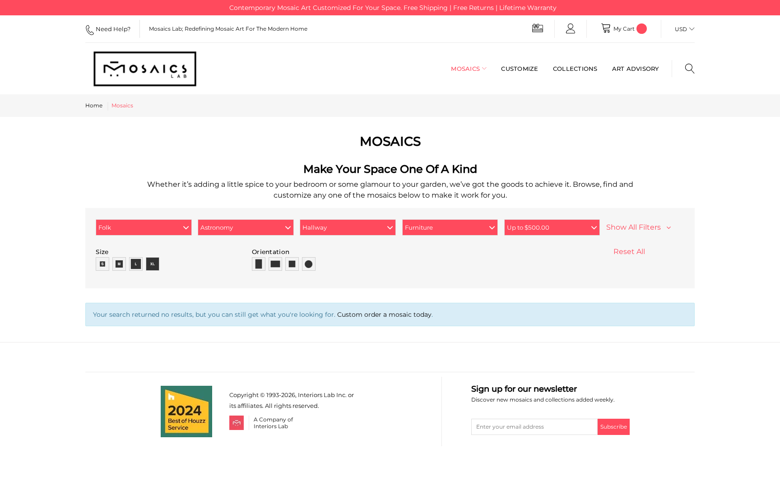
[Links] (570, 29)
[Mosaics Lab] (152, 68)
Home (93, 105)
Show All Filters (636, 227)
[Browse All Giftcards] (537, 27)
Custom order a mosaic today (384, 314)
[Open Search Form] (683, 68)
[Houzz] (186, 391)
